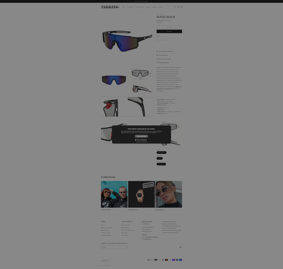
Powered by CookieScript (141, 142)
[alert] (141, 134)
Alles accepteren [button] (141, 136)
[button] (141, 140)
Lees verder (159, 132)
